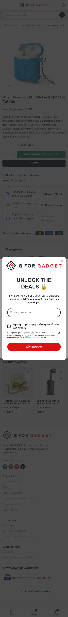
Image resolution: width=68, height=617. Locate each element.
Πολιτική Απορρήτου (34, 337)
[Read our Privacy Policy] (59, 333)
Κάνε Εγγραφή (34, 347)
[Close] (62, 261)
